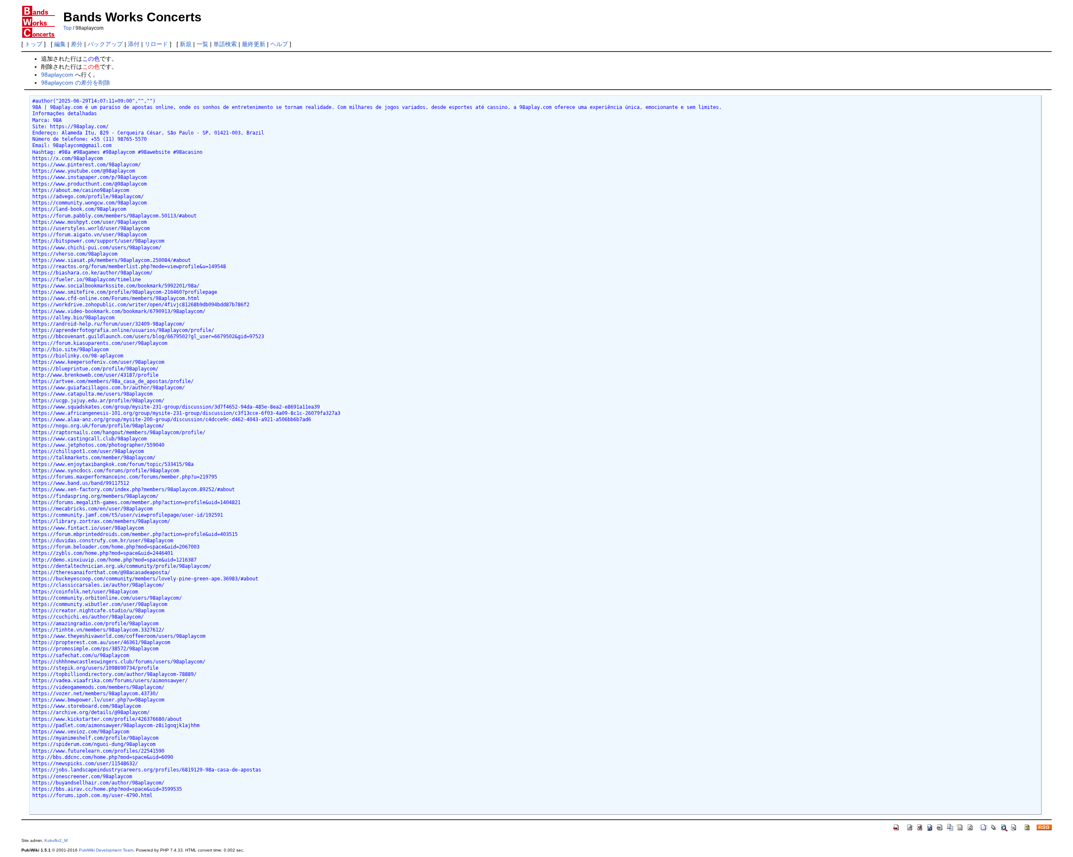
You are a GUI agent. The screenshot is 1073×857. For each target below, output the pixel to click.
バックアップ (105, 44)
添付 (134, 44)
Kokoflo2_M (55, 840)
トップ (33, 44)
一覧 (202, 44)
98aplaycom (57, 74)
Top (67, 28)
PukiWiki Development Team (106, 850)
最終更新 (253, 44)
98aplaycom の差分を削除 (75, 82)
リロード (156, 44)
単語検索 (225, 44)
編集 (60, 44)
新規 (186, 44)
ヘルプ (279, 44)
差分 (77, 44)
